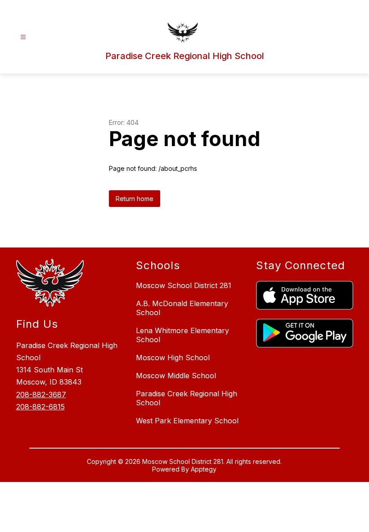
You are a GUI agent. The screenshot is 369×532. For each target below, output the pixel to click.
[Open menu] (23, 37)
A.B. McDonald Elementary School (182, 308)
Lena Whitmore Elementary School (182, 335)
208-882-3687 (41, 394)
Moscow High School (173, 357)
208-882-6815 (40, 406)
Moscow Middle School (176, 375)
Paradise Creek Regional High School (186, 398)
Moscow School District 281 (183, 285)
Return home (134, 198)
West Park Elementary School (187, 420)
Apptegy (203, 469)
